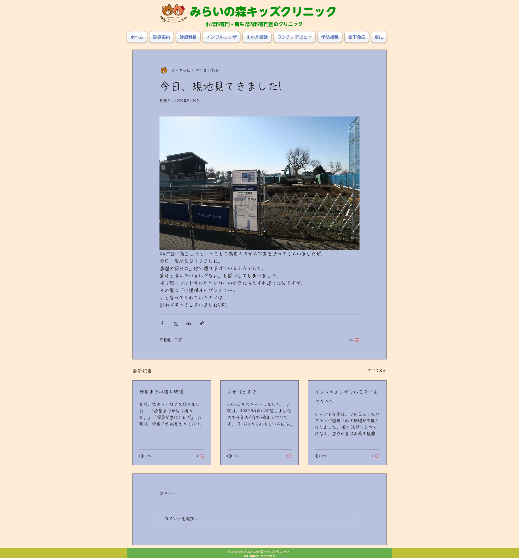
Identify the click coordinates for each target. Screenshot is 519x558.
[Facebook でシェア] (162, 323)
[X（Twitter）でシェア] (175, 323)
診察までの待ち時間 (161, 392)
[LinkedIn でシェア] (188, 323)
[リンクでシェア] (201, 323)
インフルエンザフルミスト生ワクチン (346, 397)
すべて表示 (377, 370)
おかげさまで (241, 392)
